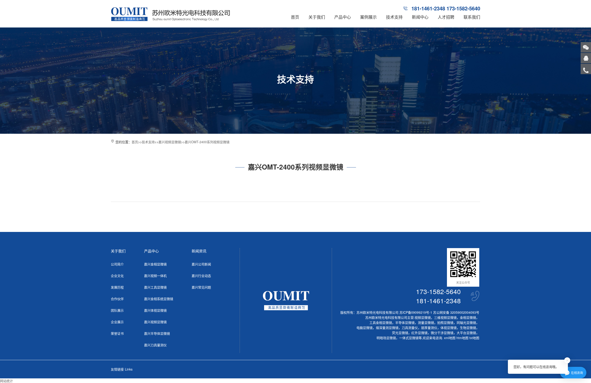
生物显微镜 (468, 327)
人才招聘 (446, 17)
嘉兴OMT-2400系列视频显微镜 (207, 142)
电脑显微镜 (364, 327)
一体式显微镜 (409, 337)
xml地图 (449, 337)
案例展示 (368, 17)
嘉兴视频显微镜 (169, 142)
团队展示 (117, 310)
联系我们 (472, 17)
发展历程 (117, 287)
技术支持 (394, 17)
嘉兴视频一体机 (155, 275)
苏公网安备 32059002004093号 (455, 312)
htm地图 (462, 337)
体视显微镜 (448, 327)
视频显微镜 (423, 317)
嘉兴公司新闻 (201, 264)
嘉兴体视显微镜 (155, 310)
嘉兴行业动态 (201, 275)
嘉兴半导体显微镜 (157, 333)
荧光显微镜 (400, 332)
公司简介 (117, 264)
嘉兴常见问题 (201, 287)
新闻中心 (420, 17)
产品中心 (342, 17)
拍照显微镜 (445, 322)
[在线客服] (586, 58)
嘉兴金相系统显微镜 (158, 298)
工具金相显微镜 (380, 322)
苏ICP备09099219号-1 (415, 312)
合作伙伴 (117, 298)
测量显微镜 (426, 322)
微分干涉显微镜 (442, 332)
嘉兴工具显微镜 (155, 287)
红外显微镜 (419, 332)
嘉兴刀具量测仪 (155, 345)
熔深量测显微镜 (387, 327)
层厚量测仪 (429, 327)
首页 (295, 17)
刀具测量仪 (410, 327)
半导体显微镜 (405, 322)
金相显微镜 (468, 317)
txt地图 (474, 337)
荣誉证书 (117, 333)
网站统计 (6, 380)
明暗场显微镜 (386, 337)
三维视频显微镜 (445, 317)
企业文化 (117, 275)
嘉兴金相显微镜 (155, 264)
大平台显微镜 (466, 332)
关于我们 (316, 17)
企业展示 (117, 321)
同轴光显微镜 (466, 322)
